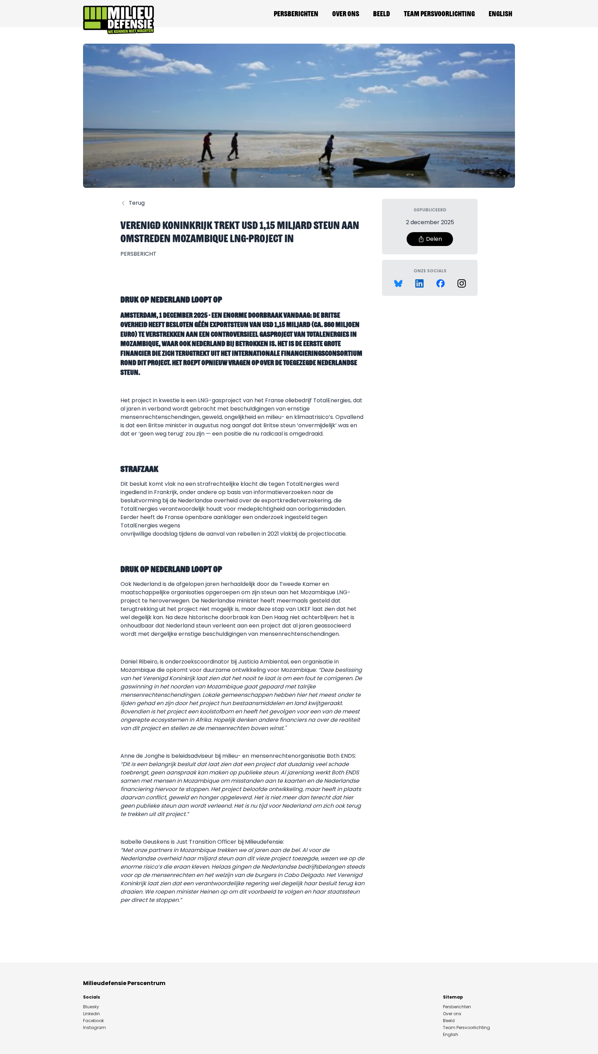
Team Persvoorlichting (439, 13)
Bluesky (91, 1007)
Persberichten (296, 13)
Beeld (381, 13)
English (500, 13)
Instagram (94, 1027)
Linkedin (91, 1014)
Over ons (345, 13)
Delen (434, 239)
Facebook (93, 1021)
